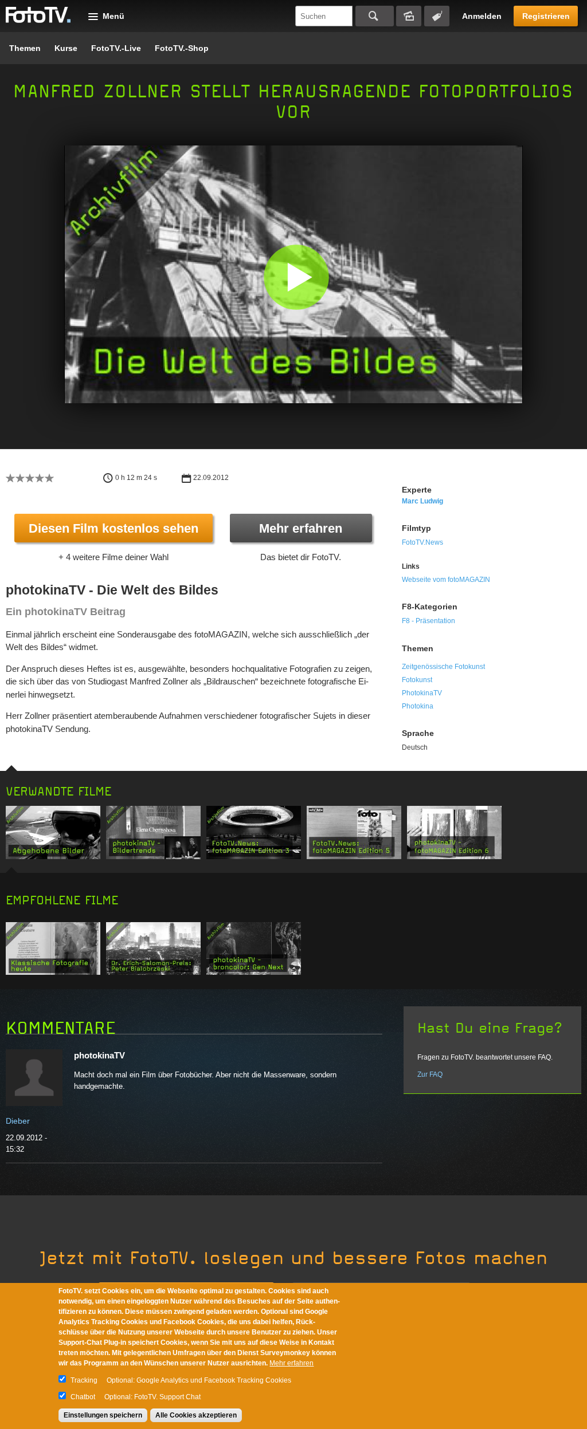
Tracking (84, 1380)
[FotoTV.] (38, 15)
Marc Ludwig (422, 501)
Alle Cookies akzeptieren (196, 1415)
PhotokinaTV (422, 693)
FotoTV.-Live (116, 48)
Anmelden (482, 16)
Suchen (374, 16)
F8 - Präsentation (428, 621)
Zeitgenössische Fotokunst (443, 667)
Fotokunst (417, 680)
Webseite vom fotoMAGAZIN (446, 580)
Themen (25, 48)
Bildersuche (408, 16)
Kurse (65, 48)
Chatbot (83, 1397)
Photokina (417, 706)
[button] (296, 276)
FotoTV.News (422, 542)
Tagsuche (436, 16)
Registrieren (546, 16)
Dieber (18, 1120)
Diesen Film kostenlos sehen (113, 528)
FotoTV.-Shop (182, 48)
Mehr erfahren (300, 528)
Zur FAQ (430, 1074)
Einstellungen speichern (103, 1415)
